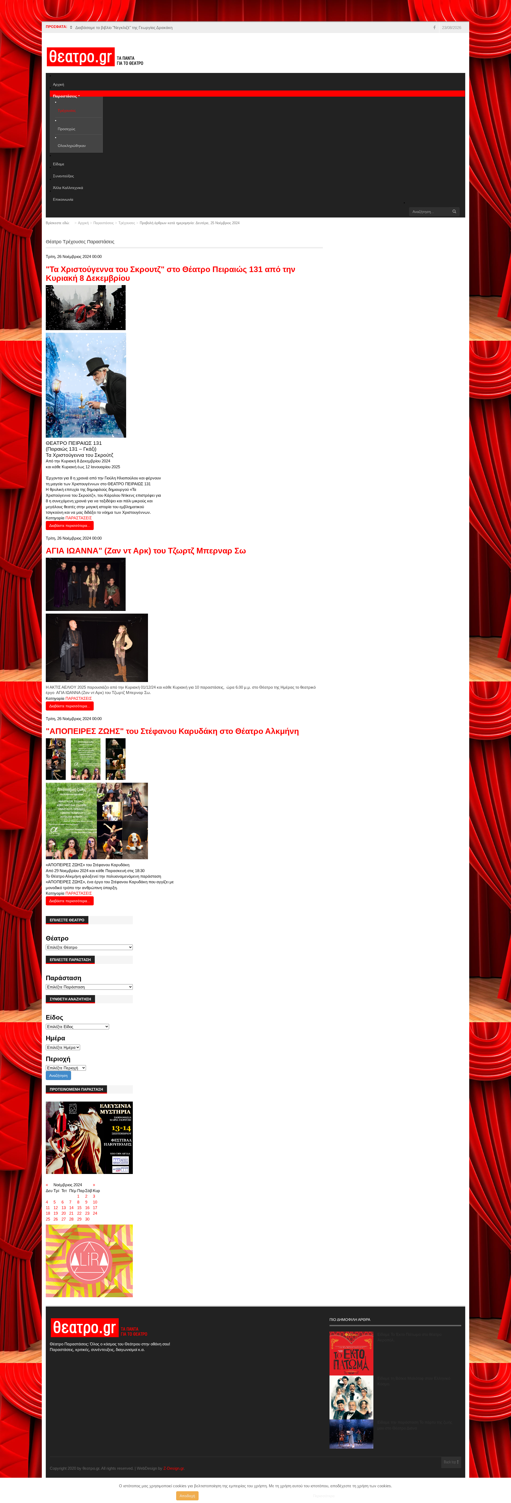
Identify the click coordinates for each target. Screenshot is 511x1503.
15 (79, 1207)
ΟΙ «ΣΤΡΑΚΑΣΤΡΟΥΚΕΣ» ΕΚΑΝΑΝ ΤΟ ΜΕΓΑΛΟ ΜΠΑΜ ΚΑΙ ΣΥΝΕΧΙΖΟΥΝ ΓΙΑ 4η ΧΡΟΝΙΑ (157, 27)
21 (71, 1213)
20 (63, 1213)
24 (95, 1213)
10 (95, 1202)
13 (63, 1207)
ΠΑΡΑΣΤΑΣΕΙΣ (78, 518)
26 (55, 1219)
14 (71, 1207)
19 (55, 1213)
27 (63, 1219)
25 (48, 1219)
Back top (450, 1462)
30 (87, 1219)
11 (48, 1207)
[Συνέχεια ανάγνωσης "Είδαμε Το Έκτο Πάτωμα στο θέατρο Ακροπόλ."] (351, 1353)
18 (48, 1213)
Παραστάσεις (103, 223)
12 (55, 1207)
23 (87, 1213)
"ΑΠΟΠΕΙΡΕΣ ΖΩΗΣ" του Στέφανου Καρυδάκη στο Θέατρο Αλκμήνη (172, 731)
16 (87, 1207)
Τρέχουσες (126, 223)
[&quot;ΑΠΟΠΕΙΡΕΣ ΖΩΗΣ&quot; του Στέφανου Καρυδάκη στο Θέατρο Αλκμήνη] (86, 759)
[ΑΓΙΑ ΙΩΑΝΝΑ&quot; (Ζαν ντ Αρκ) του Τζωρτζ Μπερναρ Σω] (86, 584)
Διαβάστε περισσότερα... (69, 525)
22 (79, 1213)
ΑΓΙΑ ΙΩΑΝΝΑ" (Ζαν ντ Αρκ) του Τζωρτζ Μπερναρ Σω (146, 550)
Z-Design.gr (173, 1468)
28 (71, 1219)
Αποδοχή (187, 1496)
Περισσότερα (324, 1496)
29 (79, 1219)
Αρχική (83, 223)
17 (95, 1207)
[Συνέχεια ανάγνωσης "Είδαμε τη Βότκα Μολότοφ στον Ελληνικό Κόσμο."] (351, 1397)
